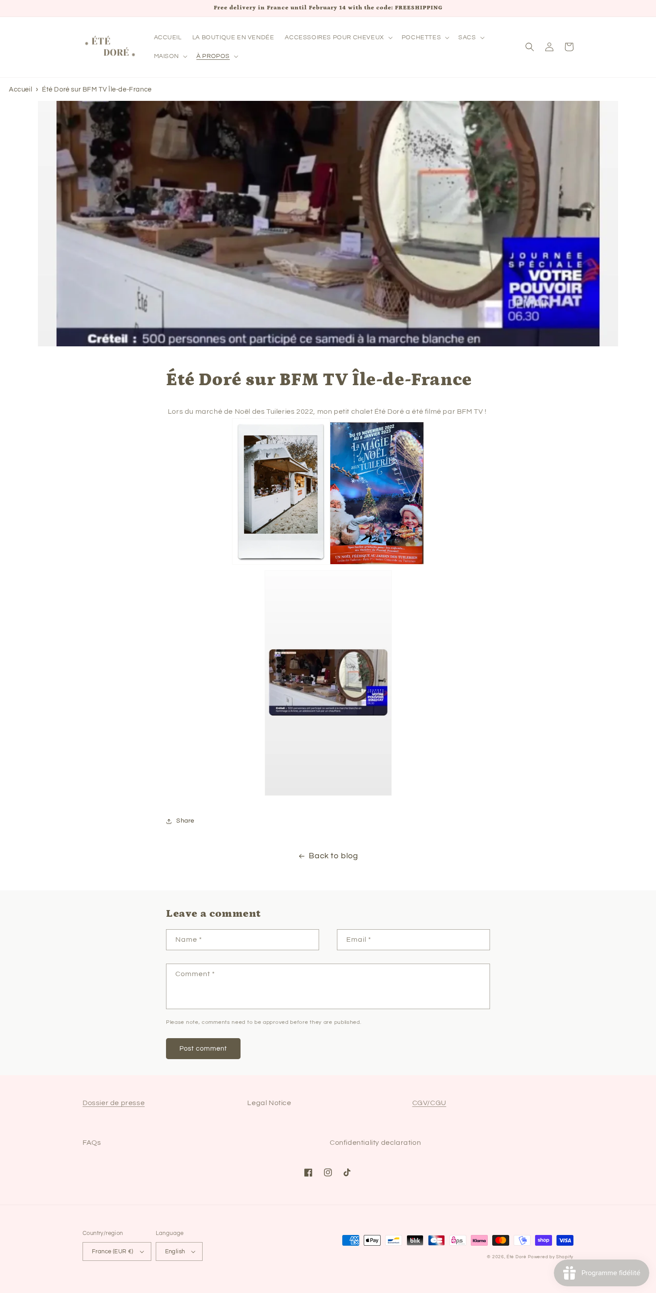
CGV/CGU (429, 1102)
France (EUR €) (112, 1251)
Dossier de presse (114, 1102)
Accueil (20, 89)
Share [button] (185, 821)
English (175, 1251)
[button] (337, 37)
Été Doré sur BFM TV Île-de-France (97, 89)
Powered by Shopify (550, 1257)
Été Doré (517, 1257)
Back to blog (333, 856)
